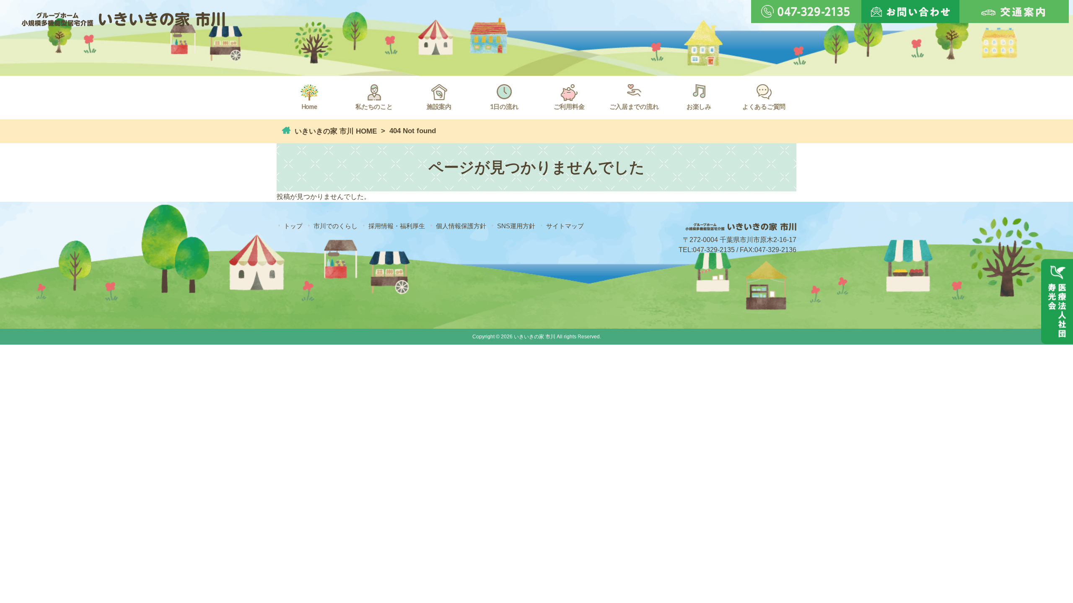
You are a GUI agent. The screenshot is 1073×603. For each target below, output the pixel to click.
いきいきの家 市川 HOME (335, 131)
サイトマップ (565, 225)
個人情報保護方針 (461, 225)
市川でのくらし (336, 225)
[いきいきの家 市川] (123, 21)
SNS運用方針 (516, 225)
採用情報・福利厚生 (396, 225)
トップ (293, 225)
